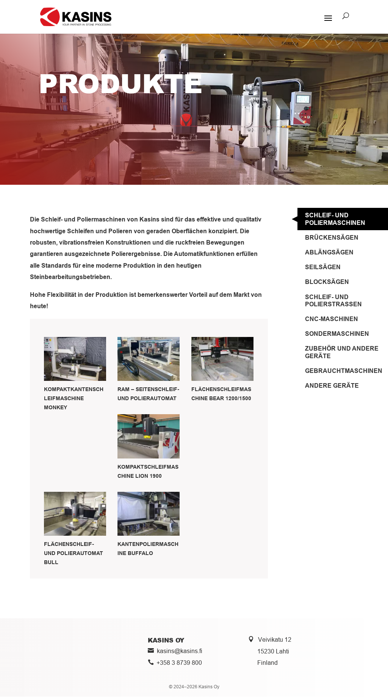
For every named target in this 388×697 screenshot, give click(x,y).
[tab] (342, 219)
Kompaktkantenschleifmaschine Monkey (73, 398)
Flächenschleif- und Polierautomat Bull (73, 553)
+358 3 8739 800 (179, 662)
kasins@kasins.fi (179, 650)
